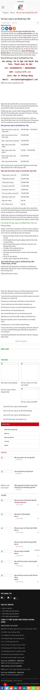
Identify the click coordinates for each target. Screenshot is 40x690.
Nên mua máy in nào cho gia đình (24, 457)
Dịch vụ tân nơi (9, 437)
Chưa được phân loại (10, 429)
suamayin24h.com (23, 72)
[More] (14, 28)
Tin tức (6, 441)
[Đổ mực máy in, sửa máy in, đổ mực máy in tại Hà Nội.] (21, 7)
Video (6, 445)
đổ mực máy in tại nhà (24, 33)
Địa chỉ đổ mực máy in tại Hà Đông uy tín (16, 415)
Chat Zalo (37, 550)
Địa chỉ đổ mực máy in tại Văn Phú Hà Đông (17, 411)
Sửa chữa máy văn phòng (10, 611)
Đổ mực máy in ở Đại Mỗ (29, 402)
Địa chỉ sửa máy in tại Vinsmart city (14, 419)
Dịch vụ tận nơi (7, 608)
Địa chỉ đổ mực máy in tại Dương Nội (15, 406)
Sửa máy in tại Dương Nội (9, 383)
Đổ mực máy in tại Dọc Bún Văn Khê (25, 500)
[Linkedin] (6, 28)
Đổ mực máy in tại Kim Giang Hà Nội (25, 542)
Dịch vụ (6, 433)
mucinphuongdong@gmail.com (14, 663)
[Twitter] (3, 28)
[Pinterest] (10, 28)
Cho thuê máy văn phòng (10, 616)
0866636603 (20, 1)
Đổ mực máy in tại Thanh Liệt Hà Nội (25, 528)
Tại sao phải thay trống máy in (23, 471)
